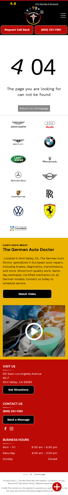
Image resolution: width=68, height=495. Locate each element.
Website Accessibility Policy (48, 483)
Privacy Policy (9, 480)
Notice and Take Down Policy (21, 483)
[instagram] (11, 429)
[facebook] (5, 429)
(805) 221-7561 (13, 411)
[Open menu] (63, 15)
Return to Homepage (34, 108)
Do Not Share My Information (32, 480)
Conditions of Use (56, 480)
